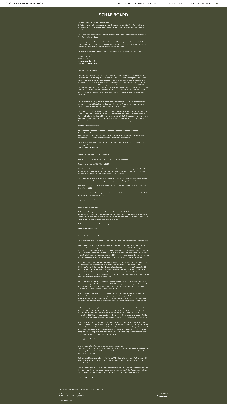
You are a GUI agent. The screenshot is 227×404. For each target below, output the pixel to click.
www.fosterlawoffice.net (86, 61)
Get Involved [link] (139, 4)
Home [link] (118, 4)
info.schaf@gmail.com (65, 400)
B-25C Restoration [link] (187, 4)
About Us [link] (127, 4)
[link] (23, 3)
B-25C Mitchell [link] (154, 4)
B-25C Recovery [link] (169, 4)
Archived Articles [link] (205, 4)
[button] (219, 4)
